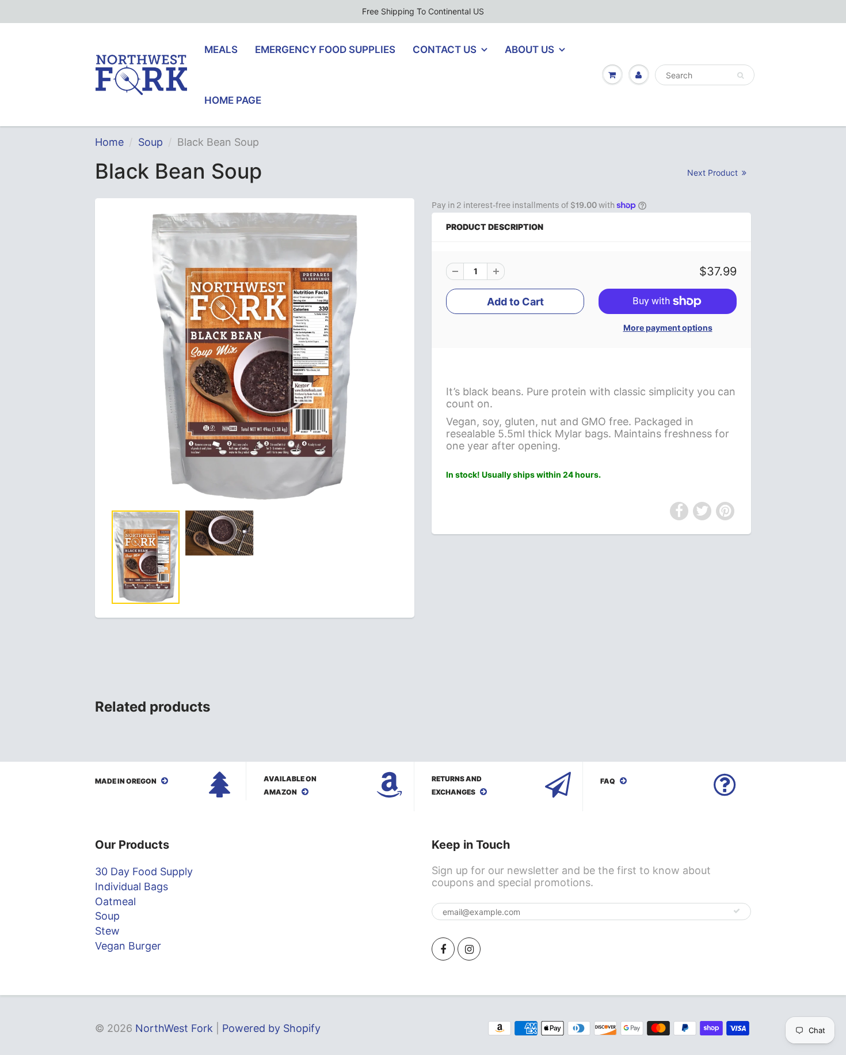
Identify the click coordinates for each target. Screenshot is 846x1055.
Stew (107, 931)
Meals (221, 49)
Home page (232, 100)
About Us (529, 49)
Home (109, 142)
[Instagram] (469, 949)
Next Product (713, 172)
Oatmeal (115, 901)
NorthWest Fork (174, 1028)
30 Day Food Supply (144, 871)
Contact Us (445, 49)
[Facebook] (443, 949)
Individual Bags (131, 886)
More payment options (667, 327)
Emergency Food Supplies (325, 49)
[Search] (740, 75)
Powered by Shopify (271, 1028)
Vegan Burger (128, 946)
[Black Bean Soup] (255, 356)
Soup (150, 142)
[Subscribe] (737, 911)
